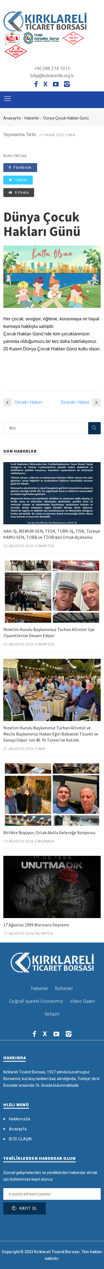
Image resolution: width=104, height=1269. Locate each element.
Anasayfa (12, 118)
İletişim (52, 1014)
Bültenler (64, 988)
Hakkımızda (19, 1119)
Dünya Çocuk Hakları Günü (66, 118)
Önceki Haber (28, 402)
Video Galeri (82, 1001)
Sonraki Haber (75, 402)
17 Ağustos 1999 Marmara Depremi (36, 925)
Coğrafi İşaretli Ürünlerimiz (36, 1001)
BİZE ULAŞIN (20, 1139)
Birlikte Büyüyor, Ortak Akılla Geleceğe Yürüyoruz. (49, 832)
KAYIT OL (28, 1208)
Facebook (23, 167)
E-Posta (22, 192)
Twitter (21, 180)
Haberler (31, 118)
